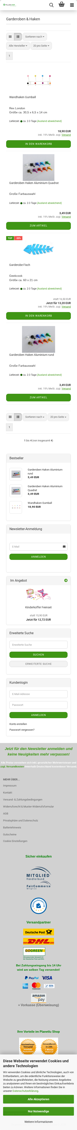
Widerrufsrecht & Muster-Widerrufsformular (28, 806)
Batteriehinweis (12, 827)
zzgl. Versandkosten (12, 766)
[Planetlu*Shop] (8, 5)
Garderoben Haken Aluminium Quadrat (34, 183)
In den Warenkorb (38, 143)
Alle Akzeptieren (38, 1099)
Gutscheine (9, 834)
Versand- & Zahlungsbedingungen (22, 799)
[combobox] (35, 37)
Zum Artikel (38, 225)
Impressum (9, 785)
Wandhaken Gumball (22, 97)
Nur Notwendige (38, 1111)
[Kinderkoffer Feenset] (38, 594)
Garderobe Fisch (19, 264)
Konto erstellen (18, 724)
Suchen (38, 654)
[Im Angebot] (66, 580)
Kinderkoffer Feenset (38, 607)
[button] (10, 37)
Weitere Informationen (38, 1121)
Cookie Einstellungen (15, 841)
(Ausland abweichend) (49, 121)
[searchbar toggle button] (51, 5)
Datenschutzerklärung (25, 1090)
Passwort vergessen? (21, 729)
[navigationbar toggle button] (72, 5)
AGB (5, 813)
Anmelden (38, 556)
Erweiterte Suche (38, 664)
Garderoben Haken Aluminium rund (31, 354)
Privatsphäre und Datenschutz (20, 820)
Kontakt (7, 792)
